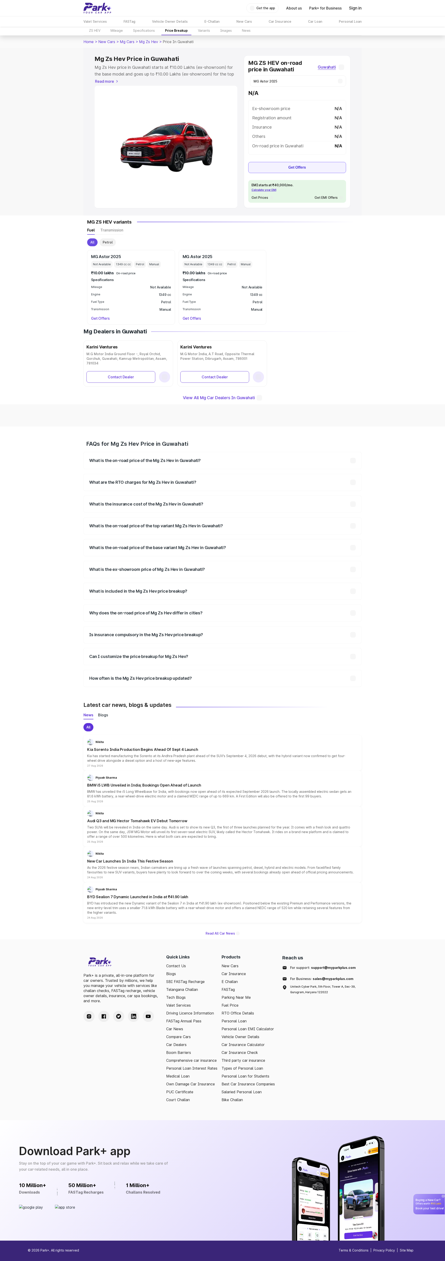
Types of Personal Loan (242, 1068)
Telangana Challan (182, 989)
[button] (222, 753)
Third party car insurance (243, 1060)
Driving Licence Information (190, 1013)
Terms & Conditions (354, 1250)
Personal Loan (234, 1021)
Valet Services (178, 1005)
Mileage (117, 30)
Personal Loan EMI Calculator (248, 1029)
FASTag (228, 989)
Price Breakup (176, 30)
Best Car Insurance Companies (248, 1084)
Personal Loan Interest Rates (191, 1068)
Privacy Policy (384, 1250)
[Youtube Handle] (148, 1016)
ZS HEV (94, 30)
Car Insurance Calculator (243, 1044)
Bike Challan (232, 1099)
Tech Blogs (176, 997)
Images (226, 30)
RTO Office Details (238, 1013)
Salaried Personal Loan (242, 1092)
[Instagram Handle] (89, 1016)
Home (88, 41)
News (246, 30)
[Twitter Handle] (118, 1016)
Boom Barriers (178, 1052)
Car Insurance (234, 973)
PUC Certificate (179, 1092)
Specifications (144, 30)
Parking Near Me (236, 997)
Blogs (171, 973)
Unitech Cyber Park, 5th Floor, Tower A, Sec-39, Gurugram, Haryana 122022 (323, 989)
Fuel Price (230, 1005)
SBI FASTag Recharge (185, 981)
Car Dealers (176, 1044)
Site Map (406, 1250)
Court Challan (178, 1099)
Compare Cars (178, 1036)
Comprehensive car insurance (191, 1060)
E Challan (230, 981)
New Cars (106, 41)
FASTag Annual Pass (183, 1021)
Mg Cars (127, 41)
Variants (204, 30)
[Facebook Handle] (103, 1016)
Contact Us (176, 966)
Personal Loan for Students (245, 1076)
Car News (174, 1029)
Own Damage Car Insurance (190, 1084)
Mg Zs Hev (148, 41)
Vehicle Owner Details (240, 1036)
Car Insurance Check (240, 1052)
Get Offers (297, 167)
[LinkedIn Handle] (133, 1016)
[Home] (97, 8)
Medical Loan (178, 1076)
